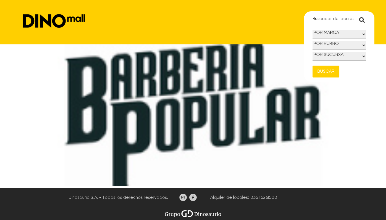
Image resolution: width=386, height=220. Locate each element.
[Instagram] (183, 197)
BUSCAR (326, 71)
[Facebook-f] (193, 197)
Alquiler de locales (228, 197)
